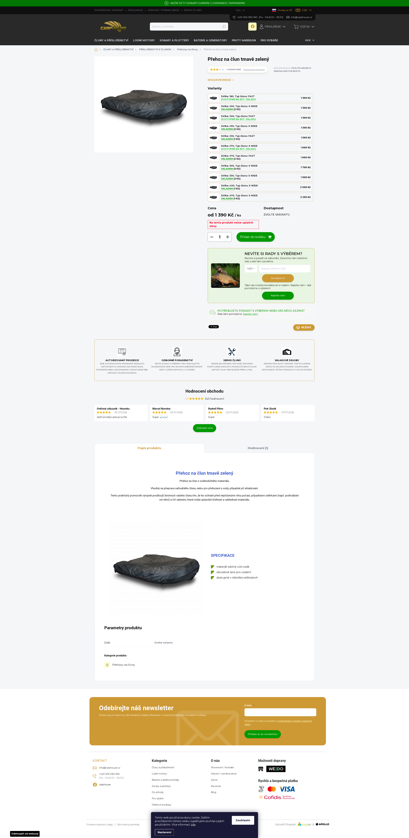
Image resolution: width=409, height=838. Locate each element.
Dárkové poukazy (161, 804)
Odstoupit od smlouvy (24, 833)
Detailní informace (219, 80)
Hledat (224, 26)
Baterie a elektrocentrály (165, 779)
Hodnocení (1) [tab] (258, 448)
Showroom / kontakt (222, 767)
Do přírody (158, 792)
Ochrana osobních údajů (99, 824)
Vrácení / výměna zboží (223, 773)
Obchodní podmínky (128, 824)
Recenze (216, 786)
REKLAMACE (135, 10)
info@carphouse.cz (109, 767)
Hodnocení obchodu (204, 391)
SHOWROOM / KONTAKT (108, 10)
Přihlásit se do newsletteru (263, 734)
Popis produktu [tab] (149, 448)
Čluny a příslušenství (163, 767)
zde (193, 824)
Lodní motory (159, 773)
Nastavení (164, 832)
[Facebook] (252, 27)
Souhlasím (243, 820)
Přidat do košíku (253, 237)
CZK (304, 10)
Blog (213, 792)
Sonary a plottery (161, 786)
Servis (214, 779)
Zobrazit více (204, 428)
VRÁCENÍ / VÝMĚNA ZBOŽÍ (163, 10)
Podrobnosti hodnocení (254, 69)
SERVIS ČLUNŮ (193, 10)
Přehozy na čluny (123, 664)
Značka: (287, 71)
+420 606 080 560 (109, 774)
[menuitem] (112, 40)
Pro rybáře (158, 798)
